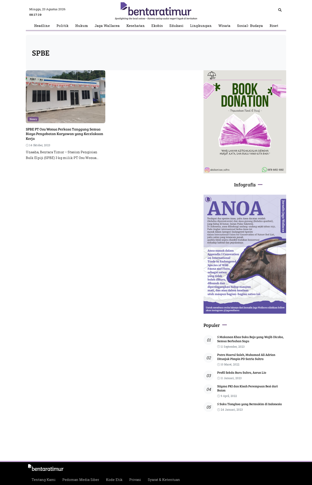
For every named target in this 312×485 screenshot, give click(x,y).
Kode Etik (114, 479)
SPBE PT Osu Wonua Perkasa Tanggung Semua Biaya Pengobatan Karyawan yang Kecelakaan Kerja (64, 134)
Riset (274, 25)
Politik (62, 25)
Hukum (81, 25)
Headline (42, 25)
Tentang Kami (44, 479)
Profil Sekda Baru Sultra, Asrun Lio (241, 372)
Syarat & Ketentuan (164, 479)
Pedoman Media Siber (80, 479)
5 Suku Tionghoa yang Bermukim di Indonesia (249, 404)
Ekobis (157, 25)
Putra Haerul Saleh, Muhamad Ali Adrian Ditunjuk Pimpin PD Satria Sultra (246, 356)
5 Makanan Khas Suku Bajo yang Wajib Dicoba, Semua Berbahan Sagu (250, 339)
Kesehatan (135, 25)
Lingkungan (201, 25)
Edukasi (176, 25)
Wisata (224, 25)
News (33, 119)
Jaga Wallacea (107, 25)
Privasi (135, 479)
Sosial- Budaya (250, 25)
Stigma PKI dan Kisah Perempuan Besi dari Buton (247, 388)
